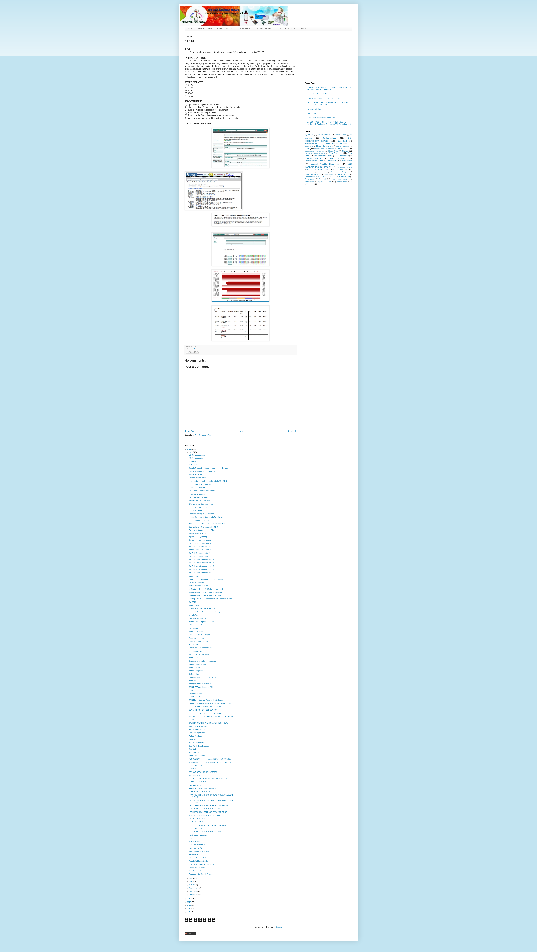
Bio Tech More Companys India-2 (201, 569)
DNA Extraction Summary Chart (201, 504)
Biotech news (194, 605)
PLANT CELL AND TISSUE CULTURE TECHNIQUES (209, 825)
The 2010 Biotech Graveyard (200, 635)
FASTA (191, 720)
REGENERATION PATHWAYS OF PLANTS (205, 815)
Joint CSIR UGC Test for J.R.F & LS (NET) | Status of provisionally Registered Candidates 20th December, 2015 (329, 123)
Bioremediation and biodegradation (202, 661)
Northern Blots (309, 172)
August (192, 885)
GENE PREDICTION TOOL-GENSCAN (203, 710)
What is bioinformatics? (197, 756)
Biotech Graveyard (196, 631)
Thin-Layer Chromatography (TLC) (202, 530)
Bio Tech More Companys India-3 (201, 566)
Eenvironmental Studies (323, 156)
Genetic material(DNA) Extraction (201, 514)
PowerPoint (329, 174)
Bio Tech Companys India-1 (199, 556)
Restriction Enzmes (329, 177)
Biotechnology (194, 667)
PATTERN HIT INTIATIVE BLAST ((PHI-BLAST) (206, 713)
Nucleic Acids (194, 615)
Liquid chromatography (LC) (199, 520)
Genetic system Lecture (314, 161)
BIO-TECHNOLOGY (265, 29)
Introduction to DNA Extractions (200, 484)
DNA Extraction (335, 153)
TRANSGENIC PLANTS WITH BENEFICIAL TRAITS (208, 805)
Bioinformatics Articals (336, 143)
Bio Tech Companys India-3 (199, 546)
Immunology (346, 161)
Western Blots (342, 182)
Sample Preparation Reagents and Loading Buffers (208, 468)
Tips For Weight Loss (197, 733)
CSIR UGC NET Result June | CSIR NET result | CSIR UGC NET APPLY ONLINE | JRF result (329, 88)
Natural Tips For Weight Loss (318, 170)
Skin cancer (311, 113)
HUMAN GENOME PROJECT (200, 782)
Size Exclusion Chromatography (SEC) (203, 527)
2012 (189, 899)
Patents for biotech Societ (198, 861)
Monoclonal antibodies (345, 167)
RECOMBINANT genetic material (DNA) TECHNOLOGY (210, 759)
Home (241, 431)
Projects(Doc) (343, 174)
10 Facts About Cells (196, 625)
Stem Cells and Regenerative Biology (203, 677)
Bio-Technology (329, 138)
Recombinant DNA (312, 177)
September (193, 888)
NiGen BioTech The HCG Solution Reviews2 (205, 596)
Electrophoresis (343, 156)
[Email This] (187, 352)
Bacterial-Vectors (340, 135)
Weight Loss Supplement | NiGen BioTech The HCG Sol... (210, 703)
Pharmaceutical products (198, 641)
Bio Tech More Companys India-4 (201, 563)
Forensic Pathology (314, 109)
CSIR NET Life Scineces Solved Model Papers (324, 98)
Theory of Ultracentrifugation (340, 179)
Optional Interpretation (197, 478)
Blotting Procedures (342, 146)
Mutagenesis (194, 576)
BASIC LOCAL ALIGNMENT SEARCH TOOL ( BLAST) (209, 723)
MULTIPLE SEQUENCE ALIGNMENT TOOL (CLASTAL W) (211, 716)
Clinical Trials (333, 151)
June (191, 878)
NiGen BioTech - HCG (340, 170)
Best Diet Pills (194, 753)
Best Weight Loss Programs (199, 743)
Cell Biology (330, 148)
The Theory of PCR (196, 848)
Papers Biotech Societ (197, 868)
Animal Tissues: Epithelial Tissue (201, 622)
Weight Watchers (195, 736)
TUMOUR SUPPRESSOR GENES (202, 609)
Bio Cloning (193, 628)
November (193, 891)
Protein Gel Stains (195, 475)
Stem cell (322, 179)
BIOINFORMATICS (225, 29)
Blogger (279, 927)
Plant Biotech (311, 174)
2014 (189, 905)
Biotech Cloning (195, 658)
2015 (189, 909)
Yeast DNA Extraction (197, 494)
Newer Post (189, 431)
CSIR (307, 148)
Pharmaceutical (323, 172)
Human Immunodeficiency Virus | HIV (321, 118)
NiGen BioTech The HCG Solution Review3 (205, 592)
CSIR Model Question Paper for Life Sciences (206, 700)
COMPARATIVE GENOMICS (199, 792)
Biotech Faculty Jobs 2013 (317, 94)
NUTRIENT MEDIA (196, 822)
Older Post (292, 431)
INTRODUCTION (195, 766)
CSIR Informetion (195, 694)
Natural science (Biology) (198, 533)
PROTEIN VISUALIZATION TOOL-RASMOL (205, 707)
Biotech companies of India (199, 586)
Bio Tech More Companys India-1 (201, 573)
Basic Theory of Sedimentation (200, 851)
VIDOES (304, 29)
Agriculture (309, 135)
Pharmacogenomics (196, 638)
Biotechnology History (197, 671)
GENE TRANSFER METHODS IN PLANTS (205, 809)
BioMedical (342, 141)
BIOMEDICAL (245, 29)
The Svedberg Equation (198, 835)
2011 (189, 449)
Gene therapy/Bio (195, 651)
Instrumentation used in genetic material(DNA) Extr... (208, 481)
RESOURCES (194, 855)
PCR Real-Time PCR (197, 845)
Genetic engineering (196, 582)
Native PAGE (194, 462)
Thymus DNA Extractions (198, 497)
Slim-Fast (192, 739)
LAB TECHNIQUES (287, 29)
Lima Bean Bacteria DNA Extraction (202, 491)
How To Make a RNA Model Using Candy (204, 612)
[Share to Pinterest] (197, 352)
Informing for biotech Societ (199, 858)
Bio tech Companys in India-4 (200, 543)
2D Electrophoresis (196, 458)
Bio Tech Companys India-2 (199, 553)
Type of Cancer (324, 181)
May (191, 452)
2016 (189, 912)
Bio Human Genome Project (199, 654)
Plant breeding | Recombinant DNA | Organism (206, 579)
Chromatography (343, 149)
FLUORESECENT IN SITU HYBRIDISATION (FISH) (208, 779)
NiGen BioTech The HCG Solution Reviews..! (206, 589)
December (193, 895)
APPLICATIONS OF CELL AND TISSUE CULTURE (208, 812)
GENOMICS (193, 769)
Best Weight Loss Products (199, 746)
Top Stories (309, 182)
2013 (189, 902)
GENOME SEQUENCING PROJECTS (203, 772)
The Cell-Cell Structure (197, 618)
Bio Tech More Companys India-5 (201, 560)
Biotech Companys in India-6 (200, 550)
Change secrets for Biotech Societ (202, 864)
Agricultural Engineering (198, 537)
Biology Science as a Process (200, 684)
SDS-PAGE (193, 465)
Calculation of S (195, 871)
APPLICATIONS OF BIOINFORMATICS (203, 788)
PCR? (191, 838)
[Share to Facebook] (195, 352)
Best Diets (192, 749)
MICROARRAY (194, 775)
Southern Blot (344, 177)
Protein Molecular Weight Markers (202, 471)
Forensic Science (313, 158)
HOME (190, 29)
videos (310, 184)
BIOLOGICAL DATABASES (199, 726)
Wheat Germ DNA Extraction (199, 501)
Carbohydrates (319, 148)
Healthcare (331, 161)
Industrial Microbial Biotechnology (325, 164)
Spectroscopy (310, 179)
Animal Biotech (324, 135)
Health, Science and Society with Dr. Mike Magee (207, 517)
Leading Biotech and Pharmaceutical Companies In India (210, 599)
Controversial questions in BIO (200, 648)
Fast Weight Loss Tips (197, 730)
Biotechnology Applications (199, 664)
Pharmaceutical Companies (340, 172)
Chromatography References (314, 151)
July (191, 882)
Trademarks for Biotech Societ (200, 874)
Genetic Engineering (337, 158)
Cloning (345, 151)
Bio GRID (192, 602)
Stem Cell (192, 681)
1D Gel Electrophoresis (197, 455)
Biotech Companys (323, 146)
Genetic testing (194, 645)
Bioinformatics (196, 349)
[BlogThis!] (189, 352)
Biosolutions (309, 146)
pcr (351, 182)
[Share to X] (192, 352)
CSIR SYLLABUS (195, 697)
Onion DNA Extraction (197, 488)
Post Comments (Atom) (203, 435)
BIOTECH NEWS (204, 29)
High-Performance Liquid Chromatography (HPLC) (208, 524)
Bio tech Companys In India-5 (200, 540)
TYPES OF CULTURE (197, 819)
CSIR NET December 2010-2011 (201, 687)
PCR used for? (194, 842)
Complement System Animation (315, 153)
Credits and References (198, 507)
